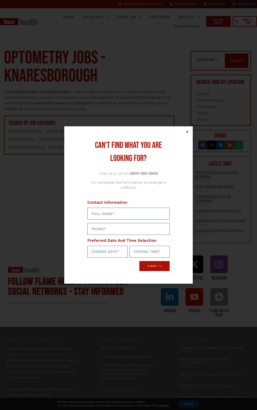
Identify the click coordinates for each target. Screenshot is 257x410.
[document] (128, 205)
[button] (187, 131)
